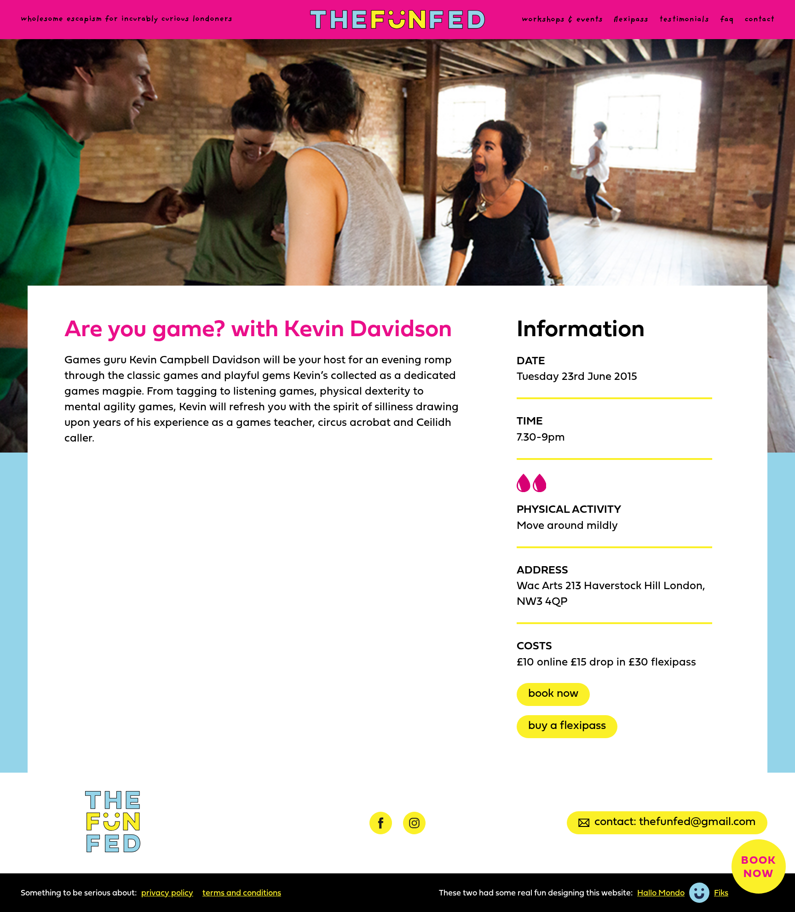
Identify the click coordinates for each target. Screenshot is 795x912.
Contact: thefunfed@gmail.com (675, 820)
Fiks (721, 893)
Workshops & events (562, 20)
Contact (759, 20)
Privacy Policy (167, 893)
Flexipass (631, 20)
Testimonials (684, 20)
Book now (553, 692)
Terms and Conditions (241, 893)
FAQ (726, 20)
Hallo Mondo (661, 893)
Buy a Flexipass (567, 724)
